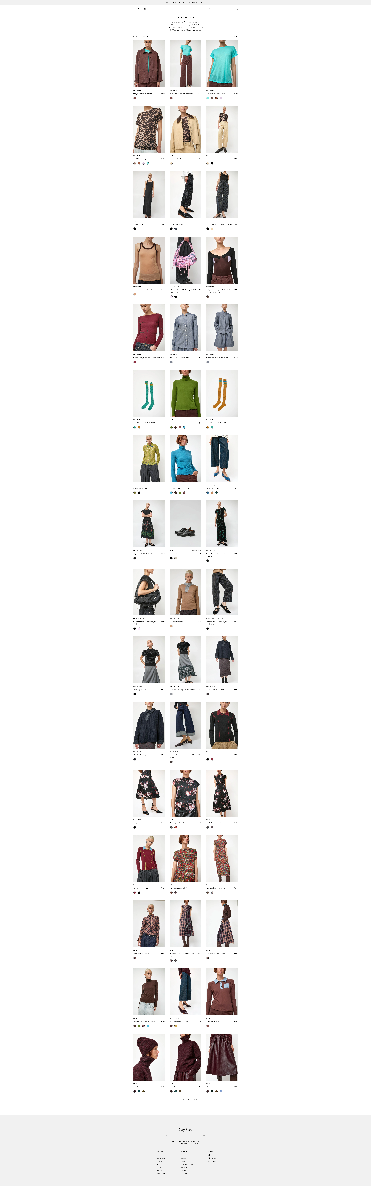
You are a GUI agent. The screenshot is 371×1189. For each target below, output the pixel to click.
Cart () (234, 9)
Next (195, 1100)
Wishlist (224, 9)
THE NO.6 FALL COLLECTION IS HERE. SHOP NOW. (185, 2)
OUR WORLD (187, 9)
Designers (176, 9)
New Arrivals (157, 9)
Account (215, 9)
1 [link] (174, 1100)
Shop (167, 9)
